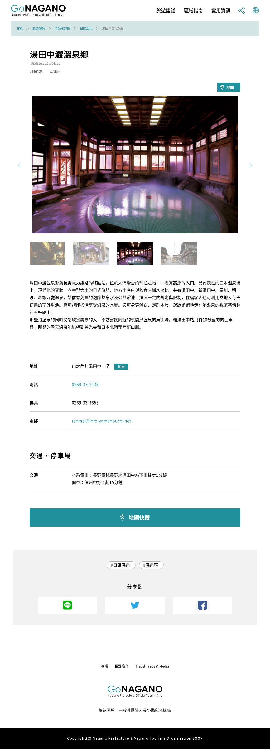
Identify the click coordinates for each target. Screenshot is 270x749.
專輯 (104, 665)
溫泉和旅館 (62, 28)
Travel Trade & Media (152, 665)
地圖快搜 (139, 517)
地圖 (230, 87)
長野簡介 (121, 665)
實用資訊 (220, 10)
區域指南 (193, 10)
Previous (20, 165)
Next (249, 165)
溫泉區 (152, 565)
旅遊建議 (165, 10)
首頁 (20, 28)
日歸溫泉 (86, 28)
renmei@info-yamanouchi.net (101, 420)
